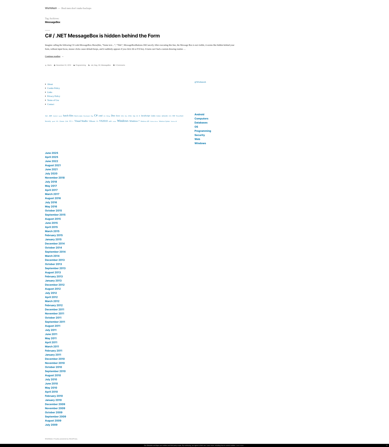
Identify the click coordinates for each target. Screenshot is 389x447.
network (165, 116)
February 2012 (54, 305)
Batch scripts (78, 116)
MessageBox (106, 65)
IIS (137, 116)
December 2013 (55, 259)
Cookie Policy (53, 88)
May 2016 (51, 206)
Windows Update (164, 121)
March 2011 (52, 346)
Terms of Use (53, 100)
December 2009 (55, 404)
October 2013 (53, 264)
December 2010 (55, 358)
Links (49, 92)
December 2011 (54, 309)
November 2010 (55, 363)
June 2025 (51, 152)
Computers (201, 118)
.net (92, 65)
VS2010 (103, 121)
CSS (104, 116)
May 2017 (51, 185)
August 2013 (53, 272)
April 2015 (51, 227)
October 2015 (53, 210)
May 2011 (51, 338)
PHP (173, 116)
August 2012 (53, 288)
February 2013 (54, 276)
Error (118, 116)
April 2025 (51, 157)
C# (99, 65)
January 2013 (53, 280)
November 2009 (55, 408)
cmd (100, 115)
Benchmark (86, 116)
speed (53, 121)
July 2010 (51, 379)
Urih (66, 121)
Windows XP (174, 121)
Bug (95, 65)
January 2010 (53, 400)
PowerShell (179, 116)
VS (97, 121)
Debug (108, 116)
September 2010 (55, 371)
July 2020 (51, 173)
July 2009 (51, 424)
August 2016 (53, 198)
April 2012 (51, 297)
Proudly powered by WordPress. (65, 439)
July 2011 (51, 330)
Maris (49, 65)
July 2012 (51, 292)
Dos (113, 115)
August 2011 (52, 325)
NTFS (170, 116)
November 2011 (54, 313)
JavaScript (145, 115)
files (126, 116)
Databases (201, 122)
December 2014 (55, 243)
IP (139, 116)
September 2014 (55, 251)
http (134, 116)
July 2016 (51, 202)
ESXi (122, 116)
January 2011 (53, 354)
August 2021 (53, 165)
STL (57, 121)
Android (55, 116)
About (50, 84)
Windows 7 (134, 121)
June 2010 (51, 383)
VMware (92, 121)
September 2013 (55, 268)
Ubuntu (61, 121)
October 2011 (53, 317)
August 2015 (53, 218)
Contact (50, 104)
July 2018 (51, 181)
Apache (60, 116)
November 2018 (55, 177)
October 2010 (53, 367)
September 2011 (55, 321)
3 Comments (120, 65)
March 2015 (52, 231)
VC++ (71, 121)
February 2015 (54, 235)
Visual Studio (81, 121)
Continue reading (54, 56)
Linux (158, 116)
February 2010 (54, 395)
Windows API (145, 121)
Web (197, 139)
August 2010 (53, 375)
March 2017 (52, 194)
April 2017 (51, 190)
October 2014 (53, 247)
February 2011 (53, 350)
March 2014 (52, 255)
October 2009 (53, 412)
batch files (68, 115)
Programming (81, 65)
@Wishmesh (200, 82)
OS (196, 126)
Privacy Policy (53, 96)
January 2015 (53, 239)
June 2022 (51, 161)
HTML (130, 116)
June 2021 (51, 169)
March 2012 (52, 301)
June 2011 (51, 334)
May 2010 (51, 387)
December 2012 (55, 284)
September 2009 (55, 416)
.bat (46, 116)
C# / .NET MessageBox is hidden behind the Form (102, 36)
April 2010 (51, 391)
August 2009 (53, 420)
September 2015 (55, 214)
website (114, 121)
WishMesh (51, 8)
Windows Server (154, 121)
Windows (122, 121)
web (110, 121)
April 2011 (51, 342)
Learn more (240, 445)
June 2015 (51, 222)
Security (48, 121)
